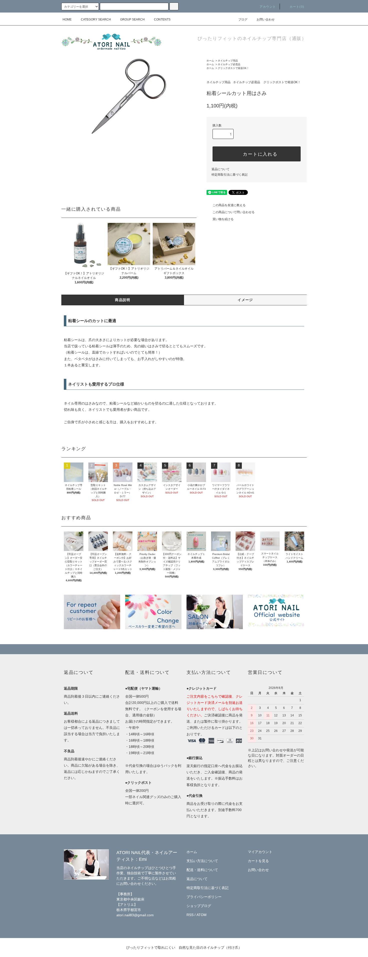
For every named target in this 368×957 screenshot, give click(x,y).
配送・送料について (202, 870)
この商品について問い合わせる (234, 212)
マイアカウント (260, 852)
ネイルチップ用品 (228, 60)
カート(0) (297, 6)
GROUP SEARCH (132, 19)
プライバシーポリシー (204, 897)
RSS (190, 915)
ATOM (202, 915)
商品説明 (122, 300)
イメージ (245, 300)
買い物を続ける (223, 219)
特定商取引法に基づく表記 (230, 174)
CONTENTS (162, 19)
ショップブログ (199, 906)
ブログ (242, 19)
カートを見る (258, 861)
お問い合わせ (266, 19)
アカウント (268, 6)
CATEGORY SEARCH (96, 19)
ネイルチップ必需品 (229, 64)
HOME (67, 19)
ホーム (210, 60)
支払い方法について (202, 861)
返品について (221, 169)
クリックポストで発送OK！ (233, 68)
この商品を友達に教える (229, 205)
